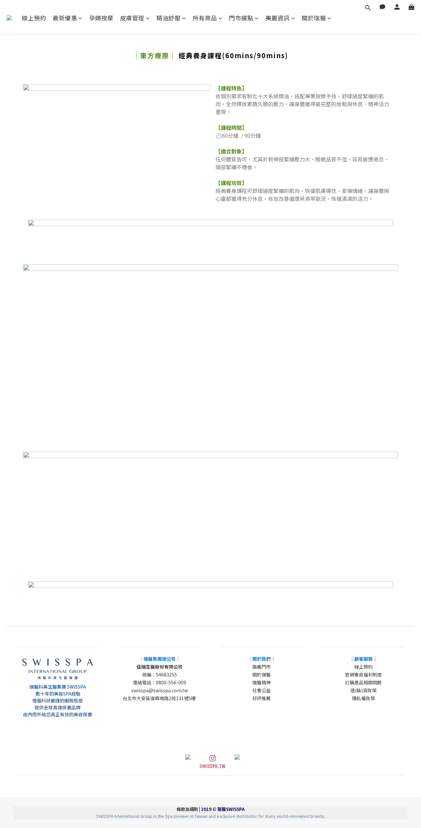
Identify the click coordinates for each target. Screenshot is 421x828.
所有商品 (205, 18)
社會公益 (261, 690)
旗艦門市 (261, 666)
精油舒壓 (168, 18)
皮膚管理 (132, 18)
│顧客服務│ (363, 658)
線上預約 (34, 18)
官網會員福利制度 (363, 674)
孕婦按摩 (101, 18)
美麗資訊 (277, 18)
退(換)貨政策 (363, 690)
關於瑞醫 (314, 18)
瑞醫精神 (261, 682)
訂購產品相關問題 (363, 682)
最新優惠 (65, 18)
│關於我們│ (261, 658)
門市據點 (241, 18)
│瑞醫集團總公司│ (159, 658)
